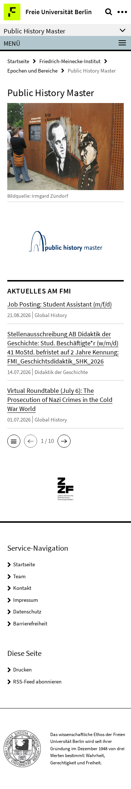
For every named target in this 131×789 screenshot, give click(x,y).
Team (19, 576)
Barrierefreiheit (30, 623)
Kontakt (22, 587)
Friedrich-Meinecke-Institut (69, 61)
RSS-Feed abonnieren (37, 681)
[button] (13, 441)
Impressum (25, 599)
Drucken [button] (22, 669)
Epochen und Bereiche (32, 70)
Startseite (18, 61)
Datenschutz (27, 611)
